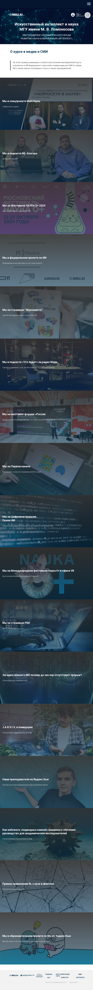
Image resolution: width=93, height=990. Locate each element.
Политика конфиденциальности (55, 982)
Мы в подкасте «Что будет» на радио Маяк (29, 362)
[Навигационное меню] (89, 4)
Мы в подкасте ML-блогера (19, 153)
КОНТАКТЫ (80, 977)
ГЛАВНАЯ (48, 974)
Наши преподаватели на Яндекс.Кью (25, 779)
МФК (80, 974)
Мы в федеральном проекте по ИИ (24, 257)
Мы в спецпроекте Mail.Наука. (21, 101)
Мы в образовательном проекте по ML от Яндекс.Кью (36, 935)
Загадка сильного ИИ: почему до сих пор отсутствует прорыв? (42, 675)
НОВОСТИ (64, 977)
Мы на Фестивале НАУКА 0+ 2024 (23, 205)
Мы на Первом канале (16, 466)
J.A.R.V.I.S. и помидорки (17, 727)
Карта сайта (73, 982)
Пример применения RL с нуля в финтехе (28, 883)
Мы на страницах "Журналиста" (22, 309)
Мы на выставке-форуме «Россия (24, 414)
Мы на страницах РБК (16, 622)
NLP (48, 977)
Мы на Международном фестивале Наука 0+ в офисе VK (38, 570)
